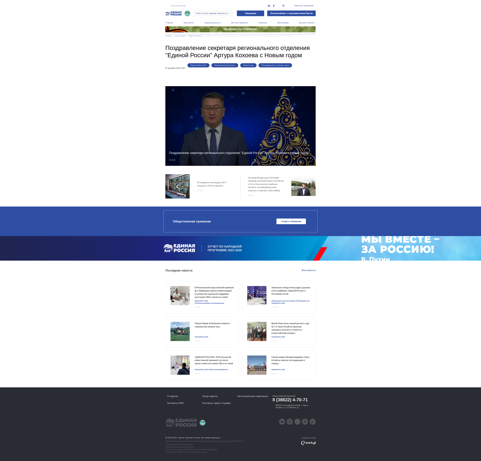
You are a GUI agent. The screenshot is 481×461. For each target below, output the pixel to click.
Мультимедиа (283, 23)
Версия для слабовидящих (304, 6)
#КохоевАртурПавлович (225, 65)
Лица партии (189, 23)
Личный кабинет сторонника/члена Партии (291, 13)
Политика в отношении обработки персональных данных (191, 449)
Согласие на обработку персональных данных (186, 452)
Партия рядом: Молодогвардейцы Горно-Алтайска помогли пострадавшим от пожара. (290, 360)
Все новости (309, 270)
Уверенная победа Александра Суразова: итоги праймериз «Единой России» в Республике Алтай (291, 291)
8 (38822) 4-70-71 (290, 399)
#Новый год (248, 65)
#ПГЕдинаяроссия (302, 301)
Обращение (250, 13)
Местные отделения (239, 23)
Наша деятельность (212, 23)
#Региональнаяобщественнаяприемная (209, 303)
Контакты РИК (175, 403)
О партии (169, 23)
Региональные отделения (252, 396)
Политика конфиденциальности (179, 447)
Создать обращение (291, 221)
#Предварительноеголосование (283, 301)
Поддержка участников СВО (240, 29)
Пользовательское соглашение (179, 444)
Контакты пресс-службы (216, 403)
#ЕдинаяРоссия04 (198, 65)
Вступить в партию (306, 23)
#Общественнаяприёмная (218, 369)
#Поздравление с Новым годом (275, 65)
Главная (168, 36)
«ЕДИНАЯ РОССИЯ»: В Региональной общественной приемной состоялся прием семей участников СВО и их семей (214, 360)
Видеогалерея (195, 36)
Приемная (262, 23)
